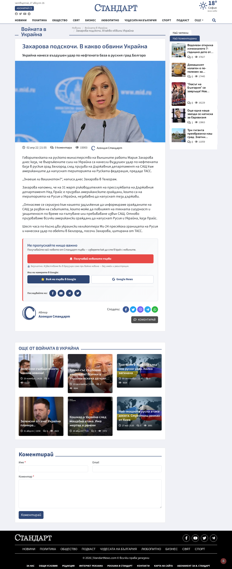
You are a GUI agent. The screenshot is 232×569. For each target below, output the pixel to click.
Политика (48, 549)
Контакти (143, 566)
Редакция (68, 566)
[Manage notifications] (223, 561)
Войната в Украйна (96, 28)
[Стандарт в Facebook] (52, 293)
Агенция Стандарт (109, 148)
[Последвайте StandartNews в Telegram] (29, 13)
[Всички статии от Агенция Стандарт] (29, 313)
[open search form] (214, 20)
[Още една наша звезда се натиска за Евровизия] (179, 116)
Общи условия (48, 566)
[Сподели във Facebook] (126, 309)
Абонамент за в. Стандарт (193, 566)
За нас (30, 566)
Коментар (26, 476)
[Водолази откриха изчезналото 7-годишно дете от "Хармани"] (179, 50)
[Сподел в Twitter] (133, 309)
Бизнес (171, 549)
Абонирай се (24, 8)
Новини (76, 28)
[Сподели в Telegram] (147, 309)
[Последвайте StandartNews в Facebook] (16, 13)
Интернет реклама (91, 566)
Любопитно (151, 549)
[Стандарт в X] (77, 293)
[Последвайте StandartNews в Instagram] (20, 13)
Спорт (200, 549)
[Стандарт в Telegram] (69, 293)
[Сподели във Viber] (140, 309)
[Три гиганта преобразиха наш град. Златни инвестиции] (179, 135)
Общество (69, 549)
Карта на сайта (163, 566)
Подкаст (89, 549)
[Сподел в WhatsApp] (155, 309)
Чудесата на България (118, 549)
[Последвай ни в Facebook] (186, 538)
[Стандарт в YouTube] (61, 293)
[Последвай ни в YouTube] (195, 538)
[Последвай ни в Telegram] (213, 538)
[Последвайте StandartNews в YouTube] (24, 13)
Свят (186, 549)
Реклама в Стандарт (119, 566)
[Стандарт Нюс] (33, 541)
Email (95, 462)
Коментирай (146, 320)
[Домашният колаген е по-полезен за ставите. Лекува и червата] (179, 70)
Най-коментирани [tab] (185, 38)
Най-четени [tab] (180, 33)
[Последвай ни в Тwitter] (204, 538)
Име (22, 462)
